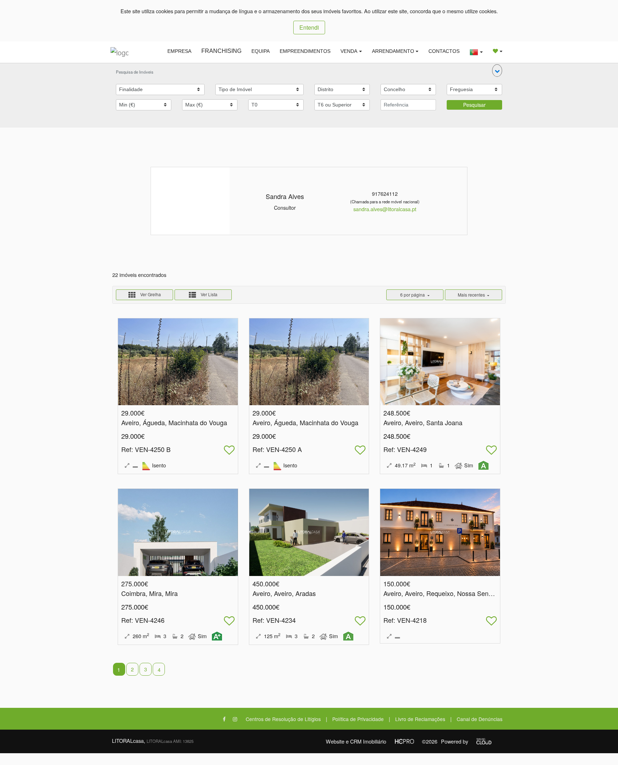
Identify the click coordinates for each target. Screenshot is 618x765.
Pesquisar (474, 104)
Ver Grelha (150, 294)
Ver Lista (208, 294)
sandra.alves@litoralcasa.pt (384, 209)
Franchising (221, 51)
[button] (497, 70)
